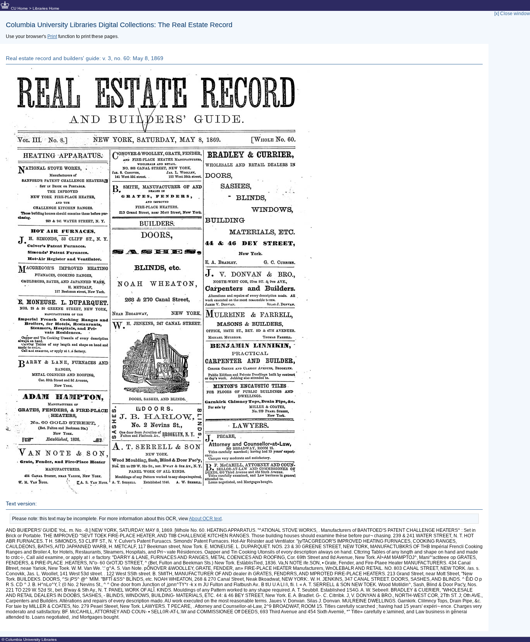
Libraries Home (46, 8)
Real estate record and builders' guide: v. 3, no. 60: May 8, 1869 (84, 58)
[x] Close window (512, 13)
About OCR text (205, 518)
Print (52, 36)
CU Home (19, 8)
